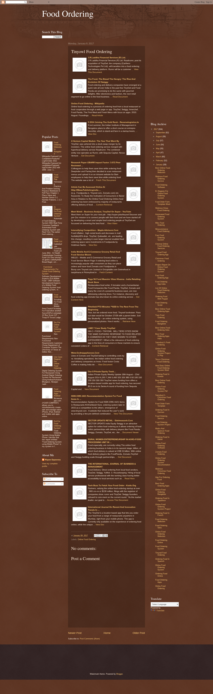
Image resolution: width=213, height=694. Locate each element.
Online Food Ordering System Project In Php (163, 352)
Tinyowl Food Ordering (160, 554)
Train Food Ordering (160, 316)
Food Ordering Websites (161, 520)
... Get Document (86, 156)
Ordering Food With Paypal (161, 297)
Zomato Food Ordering (160, 453)
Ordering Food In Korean (162, 375)
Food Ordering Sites (161, 526)
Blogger (119, 674)
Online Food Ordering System (160, 567)
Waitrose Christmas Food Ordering (163, 471)
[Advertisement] (106, 24)
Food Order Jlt (57, 296)
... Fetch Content (105, 272)
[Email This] (95, 535)
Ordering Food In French (162, 514)
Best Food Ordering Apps (162, 484)
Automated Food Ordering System (162, 216)
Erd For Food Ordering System (57, 424)
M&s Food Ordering (160, 224)
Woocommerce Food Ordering (162, 230)
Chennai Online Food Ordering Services (162, 246)
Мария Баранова (53, 460)
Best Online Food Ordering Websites (162, 170)
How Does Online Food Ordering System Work (162, 368)
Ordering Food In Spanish (162, 560)
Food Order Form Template (162, 405)
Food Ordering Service (161, 417)
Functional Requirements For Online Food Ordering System (51, 270)
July (158, 140)
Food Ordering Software (161, 186)
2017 (156, 129)
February (160, 160)
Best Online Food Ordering (162, 381)
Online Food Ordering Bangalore (160, 492)
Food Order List (58, 240)
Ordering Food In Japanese (162, 499)
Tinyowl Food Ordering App (161, 253)
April (158, 152)
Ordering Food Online (161, 575)
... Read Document (119, 97)
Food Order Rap (56, 177)
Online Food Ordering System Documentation (162, 461)
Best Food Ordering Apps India (162, 336)
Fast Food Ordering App (161, 276)
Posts (48, 479)
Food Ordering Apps (161, 581)
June (158, 144)
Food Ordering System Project (163, 423)
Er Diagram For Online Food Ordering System (161, 194)
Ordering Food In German (162, 411)
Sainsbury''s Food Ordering (162, 343)
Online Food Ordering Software (160, 445)
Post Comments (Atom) (90, 639)
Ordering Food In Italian (162, 438)
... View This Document (121, 414)
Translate (160, 610)
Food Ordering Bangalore (161, 322)
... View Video (111, 223)
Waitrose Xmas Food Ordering (162, 209)
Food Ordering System (161, 547)
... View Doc (91, 245)
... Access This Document (116, 500)
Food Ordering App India (161, 283)
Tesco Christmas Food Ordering (162, 360)
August (159, 136)
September (161, 132)
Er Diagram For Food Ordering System (57, 211)
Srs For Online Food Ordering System (57, 327)
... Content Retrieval (103, 205)
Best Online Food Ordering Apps (162, 310)
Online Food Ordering (87, 539)
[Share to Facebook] (103, 535)
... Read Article (96, 115)
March (159, 157)
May (158, 148)
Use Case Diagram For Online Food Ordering (58, 362)
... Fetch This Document (105, 180)
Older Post (139, 633)
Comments (50, 484)
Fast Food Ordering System (160, 237)
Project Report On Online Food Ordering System (162, 268)
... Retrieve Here (127, 321)
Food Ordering (67, 13)
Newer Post (75, 633)
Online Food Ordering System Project (163, 506)
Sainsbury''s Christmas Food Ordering (163, 397)
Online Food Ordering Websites (160, 534)
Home (107, 633)
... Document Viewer (129, 432)
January (159, 164)
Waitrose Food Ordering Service (161, 178)
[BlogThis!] (98, 535)
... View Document (104, 365)
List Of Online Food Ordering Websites (162, 290)
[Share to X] (100, 535)
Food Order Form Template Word (162, 203)
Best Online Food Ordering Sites (162, 329)
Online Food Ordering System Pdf (161, 389)
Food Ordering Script (161, 304)
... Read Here (128, 478)
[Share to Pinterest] (106, 535)
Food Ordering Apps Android (57, 392)
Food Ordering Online (161, 541)
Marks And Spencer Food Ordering (162, 430)
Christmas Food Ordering (162, 259)
